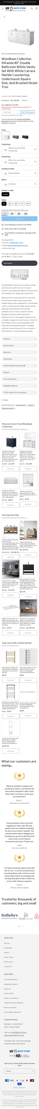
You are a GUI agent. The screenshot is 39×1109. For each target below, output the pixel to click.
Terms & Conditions (11, 998)
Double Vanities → (21, 405)
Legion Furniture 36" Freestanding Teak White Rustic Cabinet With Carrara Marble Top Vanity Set (28, 544)
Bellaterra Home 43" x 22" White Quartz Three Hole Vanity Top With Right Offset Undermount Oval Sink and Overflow (10, 622)
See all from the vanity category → (15, 517)
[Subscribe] (32, 1071)
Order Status (9, 957)
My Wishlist (8, 948)
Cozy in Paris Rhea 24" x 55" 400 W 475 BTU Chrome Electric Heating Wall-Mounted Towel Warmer (28, 670)
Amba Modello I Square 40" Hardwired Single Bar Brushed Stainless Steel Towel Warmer (28, 705)
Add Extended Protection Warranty (15, 210)
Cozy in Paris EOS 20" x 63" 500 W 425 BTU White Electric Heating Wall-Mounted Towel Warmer (10, 741)
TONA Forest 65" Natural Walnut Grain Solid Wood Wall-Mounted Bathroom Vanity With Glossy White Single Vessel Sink (27, 622)
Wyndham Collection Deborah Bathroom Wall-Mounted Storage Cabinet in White (28, 494)
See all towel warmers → (11, 645)
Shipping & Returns (11, 984)
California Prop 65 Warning (13, 1003)
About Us (7, 989)
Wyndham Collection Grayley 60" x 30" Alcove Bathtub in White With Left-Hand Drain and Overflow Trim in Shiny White (10, 494)
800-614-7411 (17, 243)
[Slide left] (15, 926)
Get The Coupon (28, 112)
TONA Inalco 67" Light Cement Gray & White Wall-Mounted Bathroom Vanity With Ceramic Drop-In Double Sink (10, 584)
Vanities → (31, 405)
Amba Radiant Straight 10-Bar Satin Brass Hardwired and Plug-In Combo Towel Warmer (10, 670)
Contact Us (8, 966)
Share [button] (6, 400)
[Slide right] (24, 926)
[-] (5, 214)
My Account (8, 962)
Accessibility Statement (12, 1012)
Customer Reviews (11, 979)
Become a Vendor (10, 1007)
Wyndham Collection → (8, 408)
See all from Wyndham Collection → (15, 429)
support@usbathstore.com (17, 245)
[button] (2, 8)
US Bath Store (21, 1087)
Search (6, 952)
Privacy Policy (9, 993)
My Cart (7, 943)
